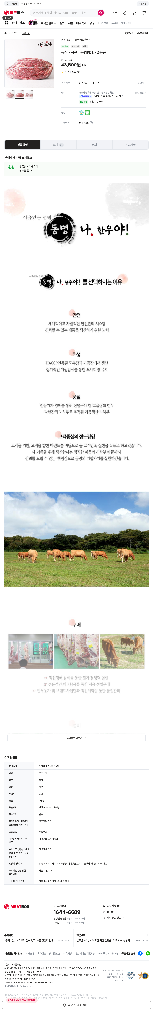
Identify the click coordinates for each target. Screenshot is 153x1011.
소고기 (14, 33)
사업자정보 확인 (90, 968)
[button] (123, 96)
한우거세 (26, 33)
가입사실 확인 (29, 979)
